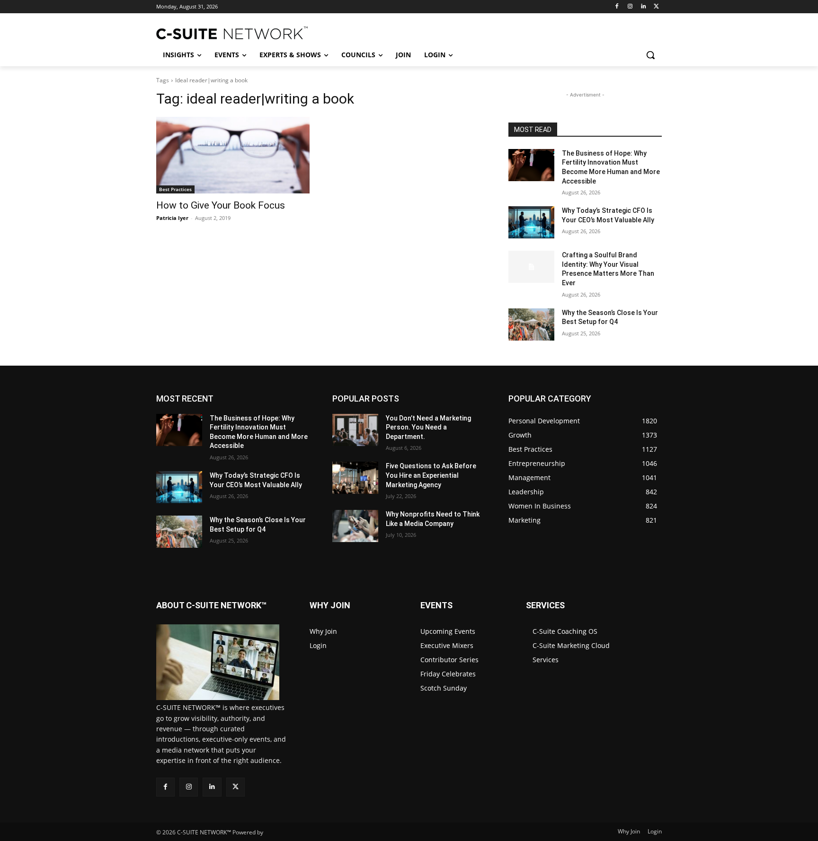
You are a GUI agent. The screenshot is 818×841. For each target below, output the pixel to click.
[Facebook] (617, 6)
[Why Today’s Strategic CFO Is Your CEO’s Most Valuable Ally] (531, 222)
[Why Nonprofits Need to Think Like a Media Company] (355, 526)
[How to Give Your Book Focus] (233, 155)
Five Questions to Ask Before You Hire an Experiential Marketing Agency (431, 475)
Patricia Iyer (172, 217)
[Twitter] (656, 6)
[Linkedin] (643, 6)
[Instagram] (630, 6)
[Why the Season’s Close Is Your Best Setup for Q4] (531, 324)
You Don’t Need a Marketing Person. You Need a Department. (428, 427)
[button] (650, 55)
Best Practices (175, 189)
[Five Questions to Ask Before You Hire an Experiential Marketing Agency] (355, 478)
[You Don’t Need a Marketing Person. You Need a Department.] (355, 430)
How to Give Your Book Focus (220, 205)
